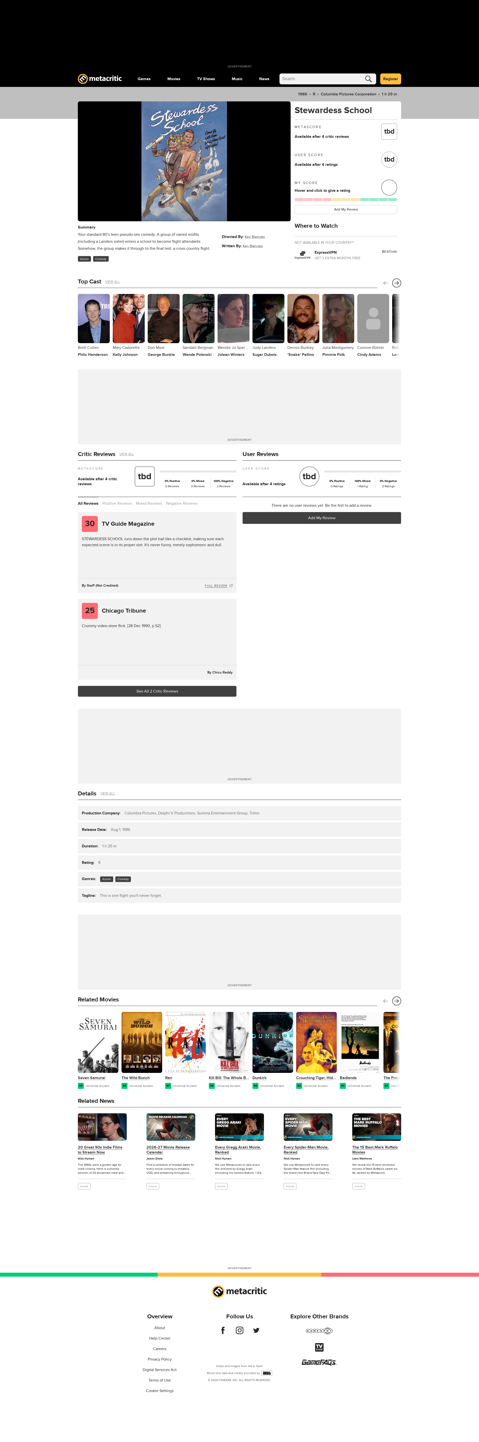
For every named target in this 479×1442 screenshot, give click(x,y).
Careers (159, 1348)
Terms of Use (159, 1380)
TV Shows (206, 78)
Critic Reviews (96, 454)
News (264, 78)
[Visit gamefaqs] (319, 1364)
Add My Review (346, 209)
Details (87, 793)
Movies (173, 78)
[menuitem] (144, 79)
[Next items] (396, 282)
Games (144, 78)
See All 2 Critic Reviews (157, 691)
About (159, 1327)
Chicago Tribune (115, 611)
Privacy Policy (160, 1359)
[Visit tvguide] (319, 1350)
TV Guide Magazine (120, 524)
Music (237, 78)
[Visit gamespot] (319, 1333)
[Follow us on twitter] (256, 1332)
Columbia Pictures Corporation (348, 94)
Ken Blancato (255, 237)
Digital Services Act (160, 1369)
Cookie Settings (160, 1390)
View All (112, 282)
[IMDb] (266, 1373)
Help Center (159, 1338)
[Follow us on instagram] (239, 1332)
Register (390, 78)
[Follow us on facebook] (223, 1332)
